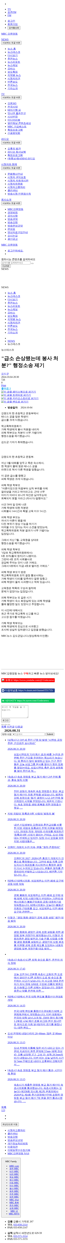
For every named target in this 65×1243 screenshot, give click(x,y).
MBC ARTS (14, 1214)
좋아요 (6, 388)
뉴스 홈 (12, 48)
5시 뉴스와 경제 (20, 279)
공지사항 (13, 215)
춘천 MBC (14, 1205)
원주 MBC (14, 1191)
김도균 (5, 373)
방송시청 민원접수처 (19, 193)
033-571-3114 (20, 1236)
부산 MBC (14, 1180)
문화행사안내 (15, 174)
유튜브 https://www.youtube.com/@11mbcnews (29, 680)
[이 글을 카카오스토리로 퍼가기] (19, 398)
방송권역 (13, 219)
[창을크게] (5, 724)
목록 (3, 726)
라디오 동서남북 (17, 152)
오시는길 (13, 235)
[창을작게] (9, 724)
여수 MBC (14, 1185)
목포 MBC (14, 1177)
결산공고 (13, 239)
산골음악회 (14, 133)
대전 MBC (14, 1174)
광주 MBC (14, 1168)
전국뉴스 (13, 85)
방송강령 (13, 222)
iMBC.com (14, 1166)
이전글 (11, 726)
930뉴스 (16, 276)
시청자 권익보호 (17, 177)
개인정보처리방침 (18, 1143)
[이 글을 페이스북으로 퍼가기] (18, 391)
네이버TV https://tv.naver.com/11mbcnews (27, 700)
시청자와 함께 (9, 164)
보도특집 (13, 72)
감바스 (11, 68)
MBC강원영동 (15, 209)
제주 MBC (14, 1197)
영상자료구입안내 (18, 232)
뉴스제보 (13, 65)
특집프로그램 (15, 130)
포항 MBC (14, 1208)
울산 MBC (14, 1188)
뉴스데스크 (14, 52)
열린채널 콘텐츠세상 (19, 123)
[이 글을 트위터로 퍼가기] (16, 395)
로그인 (11, 21)
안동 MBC (14, 1183)
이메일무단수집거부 (19, 1150)
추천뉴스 (13, 58)
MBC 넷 (14, 1211)
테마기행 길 (14, 110)
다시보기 (13, 55)
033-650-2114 (20, 1224)
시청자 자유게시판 (18, 180)
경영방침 (13, 212)
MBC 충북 (14, 1202)
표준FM (12, 12)
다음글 (19, 726)
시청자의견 (14, 78)
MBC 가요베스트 (17, 126)
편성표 (11, 229)
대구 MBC (14, 1171)
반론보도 (13, 81)
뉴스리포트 (14, 62)
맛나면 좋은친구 (17, 113)
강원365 (12, 103)
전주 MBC (14, 1194)
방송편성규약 (15, 225)
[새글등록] (2, 724)
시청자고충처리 (16, 187)
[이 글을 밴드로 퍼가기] (14, 401)
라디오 (5, 139)
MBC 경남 (14, 1200)
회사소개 (6, 199)
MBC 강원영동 (9, 244)
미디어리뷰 (14, 120)
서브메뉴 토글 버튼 (11, 43)
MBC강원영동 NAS (18, 1153)
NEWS (5, 39)
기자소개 (13, 88)
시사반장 (13, 116)
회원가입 (13, 24)
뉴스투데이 (18, 273)
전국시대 (13, 106)
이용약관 (13, 1147)
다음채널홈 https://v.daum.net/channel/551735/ (29, 690)
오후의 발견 (14, 148)
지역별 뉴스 (14, 75)
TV (9, 9)
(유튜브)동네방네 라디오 (21, 158)
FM (9, 15)
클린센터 (13, 190)
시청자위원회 (15, 184)
